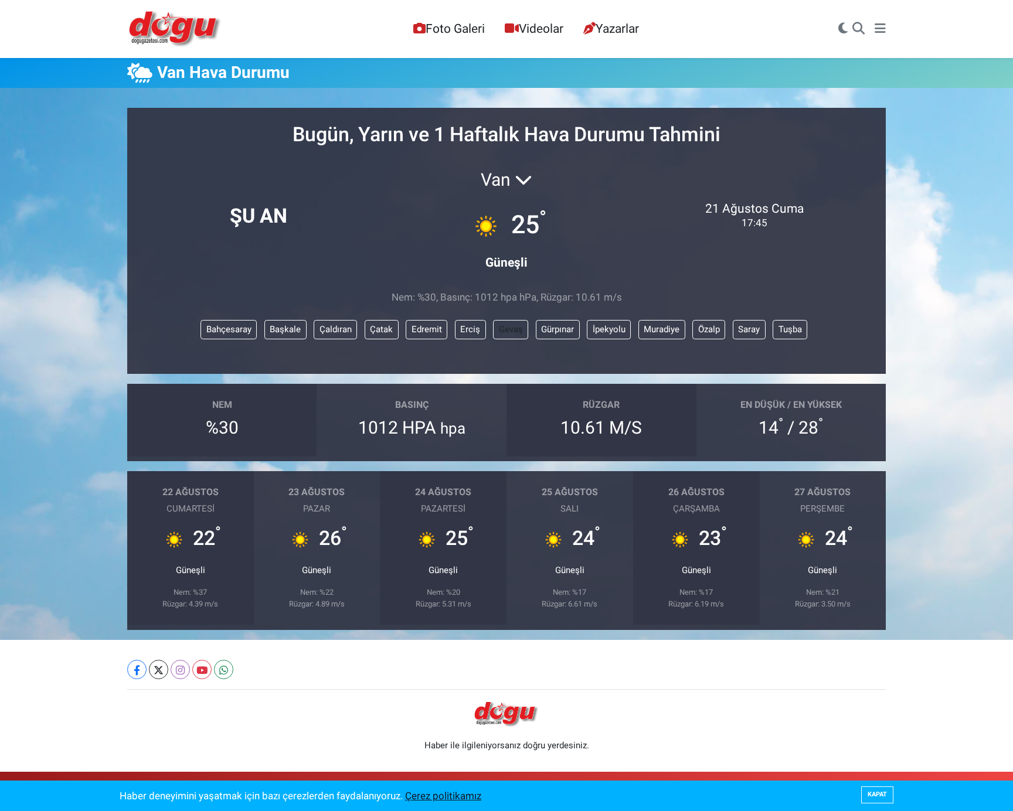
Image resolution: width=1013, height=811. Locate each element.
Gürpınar (557, 329)
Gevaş (511, 329)
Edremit (427, 329)
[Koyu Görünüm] (843, 29)
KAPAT (877, 794)
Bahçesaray (228, 329)
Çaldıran (335, 329)
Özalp (709, 329)
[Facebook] (137, 669)
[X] (158, 669)
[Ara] (858, 29)
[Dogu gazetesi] (175, 29)
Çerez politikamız (443, 796)
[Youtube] (202, 669)
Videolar (541, 28)
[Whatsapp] (223, 669)
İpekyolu (609, 329)
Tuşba (790, 329)
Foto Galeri (455, 28)
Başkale (285, 329)
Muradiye (661, 329)
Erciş (470, 329)
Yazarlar (617, 28)
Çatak (381, 329)
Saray (749, 329)
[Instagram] (180, 669)
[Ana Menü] (880, 29)
